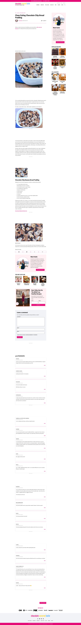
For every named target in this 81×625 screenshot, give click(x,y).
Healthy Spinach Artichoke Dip (26, 284)
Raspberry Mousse (18, 284)
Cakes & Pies (42, 620)
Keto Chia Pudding (34, 284)
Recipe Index (30, 620)
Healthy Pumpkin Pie (55, 82)
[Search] (65, 5)
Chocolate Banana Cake (55, 57)
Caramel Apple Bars (62, 82)
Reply (45, 365)
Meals (62, 4)
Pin (42, 20)
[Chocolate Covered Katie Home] (22, 4)
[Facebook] (47, 1)
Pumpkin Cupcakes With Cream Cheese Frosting (55, 93)
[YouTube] (45, 1)
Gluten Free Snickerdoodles (62, 92)
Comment (19, 316)
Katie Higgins (20, 20)
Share (45, 20)
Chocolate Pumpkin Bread (62, 57)
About (52, 620)
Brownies (37, 4)
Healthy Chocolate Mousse (43, 284)
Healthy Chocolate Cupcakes (55, 67)
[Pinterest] (49, 1)
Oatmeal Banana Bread (62, 67)
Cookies (59, 4)
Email (32, 300)
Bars (55, 4)
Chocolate (52, 4)
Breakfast (42, 4)
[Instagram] (43, 1)
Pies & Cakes (47, 4)
